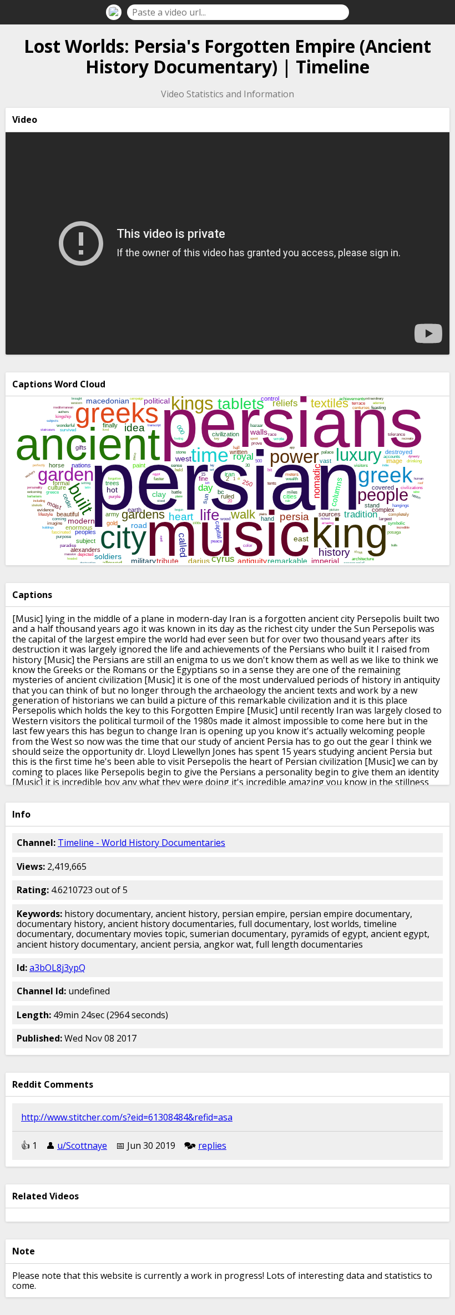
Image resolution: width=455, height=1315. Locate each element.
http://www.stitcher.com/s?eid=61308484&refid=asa (126, 1117)
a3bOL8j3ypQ (57, 968)
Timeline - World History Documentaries (141, 842)
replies (212, 1145)
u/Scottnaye (82, 1145)
